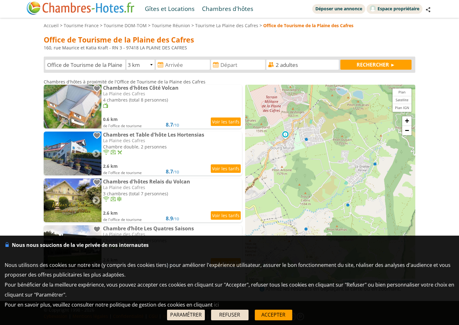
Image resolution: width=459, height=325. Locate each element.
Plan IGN (402, 107)
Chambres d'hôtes (227, 8)
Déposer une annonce (338, 9)
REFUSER (229, 314)
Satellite (402, 100)
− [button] (407, 130)
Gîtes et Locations (170, 8)
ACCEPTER (273, 314)
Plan (402, 92)
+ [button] (407, 121)
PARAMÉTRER (186, 314)
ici (216, 304)
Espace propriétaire (398, 9)
